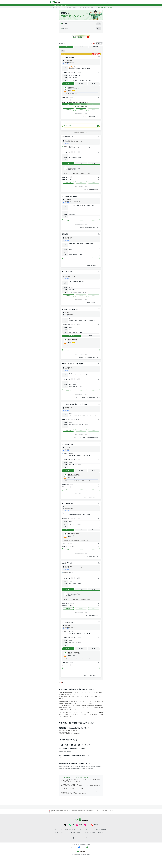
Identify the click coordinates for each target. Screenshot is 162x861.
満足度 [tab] (69, 83)
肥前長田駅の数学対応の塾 (76, 768)
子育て (88, 824)
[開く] (98, 72)
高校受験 (63, 50)
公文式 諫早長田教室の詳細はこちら (91, 189)
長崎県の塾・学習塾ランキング (67, 7)
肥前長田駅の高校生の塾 (75, 766)
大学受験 (80, 824)
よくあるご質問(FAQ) (101, 832)
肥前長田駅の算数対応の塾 (87, 768)
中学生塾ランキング (56, 807)
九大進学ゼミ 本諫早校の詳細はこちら (90, 116)
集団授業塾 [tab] (95, 47)
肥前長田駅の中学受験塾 (85, 766)
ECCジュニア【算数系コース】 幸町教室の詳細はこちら (87, 397)
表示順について (63, 43)
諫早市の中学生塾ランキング (77, 807)
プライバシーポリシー (64, 832)
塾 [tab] (66, 47)
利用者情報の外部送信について (77, 832)
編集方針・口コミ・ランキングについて (80, 829)
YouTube (96, 824)
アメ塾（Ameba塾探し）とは (65, 829)
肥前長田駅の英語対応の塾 (64, 768)
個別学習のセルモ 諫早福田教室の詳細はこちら (88, 357)
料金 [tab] (82, 83)
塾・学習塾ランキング (57, 7)
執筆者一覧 (92, 829)
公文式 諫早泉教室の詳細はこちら (91, 615)
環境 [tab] (94, 83)
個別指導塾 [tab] (81, 47)
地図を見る (67, 63)
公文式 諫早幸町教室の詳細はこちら (91, 556)
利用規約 (57, 832)
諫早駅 (65, 751)
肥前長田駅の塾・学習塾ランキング (91, 7)
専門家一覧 (97, 829)
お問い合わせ (92, 832)
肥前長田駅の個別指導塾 (64, 771)
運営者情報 (103, 829)
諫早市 (60, 757)
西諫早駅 (69, 751)
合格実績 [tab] (81, 109)
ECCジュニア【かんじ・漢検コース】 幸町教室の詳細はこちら (85, 437)
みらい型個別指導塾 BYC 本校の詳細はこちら (89, 227)
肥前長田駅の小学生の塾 (64, 766)
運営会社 (86, 832)
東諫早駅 (61, 751)
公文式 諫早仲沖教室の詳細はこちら (91, 497)
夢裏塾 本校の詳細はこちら (92, 265)
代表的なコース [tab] (68, 109)
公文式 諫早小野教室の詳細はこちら (91, 675)
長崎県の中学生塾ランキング (66, 807)
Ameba (74, 847)
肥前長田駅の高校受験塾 (96, 766)
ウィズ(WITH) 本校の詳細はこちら (91, 302)
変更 (99, 23)
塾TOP (51, 7)
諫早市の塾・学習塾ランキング (78, 7)
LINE (73, 824)
